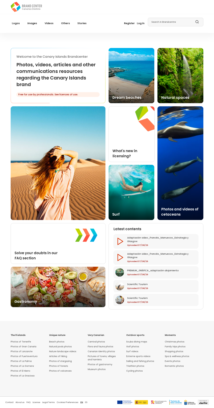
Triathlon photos (135, 366)
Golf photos (132, 346)
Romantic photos (174, 366)
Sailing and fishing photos (140, 361)
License (36, 402)
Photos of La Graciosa (22, 375)
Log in (140, 23)
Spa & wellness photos (177, 356)
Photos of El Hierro (20, 370)
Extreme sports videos (138, 356)
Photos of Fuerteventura (24, 356)
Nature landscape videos (62, 351)
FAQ (28, 402)
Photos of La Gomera (22, 366)
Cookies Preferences (67, 402)
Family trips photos (175, 346)
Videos (49, 23)
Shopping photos (174, 351)
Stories (81, 23)
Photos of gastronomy (100, 364)
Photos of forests (58, 366)
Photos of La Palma (21, 361)
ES (86, 402)
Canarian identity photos (101, 351)
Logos (16, 23)
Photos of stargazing (60, 361)
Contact (9, 402)
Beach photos (56, 341)
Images (32, 23)
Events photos (172, 361)
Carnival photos (96, 341)
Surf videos (132, 351)
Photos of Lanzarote (22, 351)
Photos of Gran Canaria (23, 346)
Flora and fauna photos (100, 346)
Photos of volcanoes (60, 370)
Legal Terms (48, 402)
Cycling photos (134, 370)
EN (81, 402)
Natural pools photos (60, 346)
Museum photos (97, 369)
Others (65, 23)
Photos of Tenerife (21, 341)
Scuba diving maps (136, 341)
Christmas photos (174, 341)
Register (129, 23)
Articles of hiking (58, 356)
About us (20, 402)
